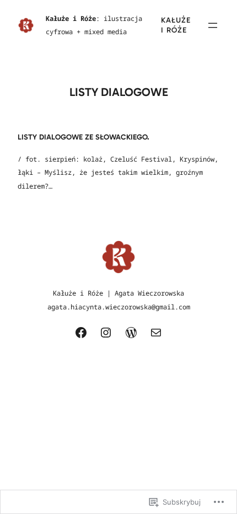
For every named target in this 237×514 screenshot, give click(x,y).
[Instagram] (105, 332)
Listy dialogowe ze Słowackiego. (83, 137)
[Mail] (156, 332)
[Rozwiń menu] (212, 25)
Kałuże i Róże (176, 25)
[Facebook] (81, 332)
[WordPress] (131, 332)
